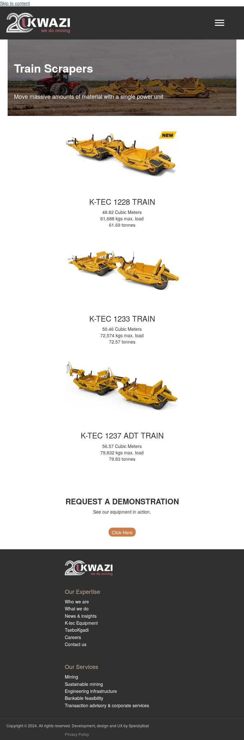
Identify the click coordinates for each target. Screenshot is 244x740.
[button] (122, 532)
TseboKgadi (77, 630)
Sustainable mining (84, 684)
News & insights (81, 616)
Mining (71, 676)
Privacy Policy (77, 734)
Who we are (77, 601)
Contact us (75, 644)
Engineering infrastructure (91, 691)
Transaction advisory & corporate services (107, 705)
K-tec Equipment (81, 623)
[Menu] (219, 23)
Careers (73, 637)
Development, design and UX (97, 725)
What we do (77, 608)
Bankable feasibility (84, 698)
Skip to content (15, 3)
